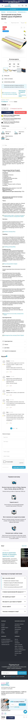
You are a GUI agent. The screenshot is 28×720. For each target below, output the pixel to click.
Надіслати (22, 704)
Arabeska (3, 629)
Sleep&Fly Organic (4, 627)
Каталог (14, 9)
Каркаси (16, 632)
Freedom (3, 625)
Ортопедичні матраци (19, 624)
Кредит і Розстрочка (19, 646)
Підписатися (22, 673)
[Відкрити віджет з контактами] (25, 712)
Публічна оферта (18, 651)
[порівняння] (21, 27)
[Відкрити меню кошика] (25, 5)
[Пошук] (22, 5)
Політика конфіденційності (20, 649)
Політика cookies (18, 653)
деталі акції (17, 706)
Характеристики (15, 22)
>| (16, 428)
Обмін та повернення (19, 648)
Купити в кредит (20, 112)
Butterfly (3, 632)
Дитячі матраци (18, 627)
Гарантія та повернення (10, 351)
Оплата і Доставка (18, 644)
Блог (16, 655)
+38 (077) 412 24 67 (5, 642)
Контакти (16, 641)
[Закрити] (25, 700)
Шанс (2, 631)
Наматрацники (18, 629)
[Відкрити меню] (2, 5)
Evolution (3, 624)
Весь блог (24, 545)
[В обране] (24, 27)
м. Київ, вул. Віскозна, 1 (6, 639)
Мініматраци (17, 625)
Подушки (16, 631)
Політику (13, 676)
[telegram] (5, 713)
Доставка (6, 347)
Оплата (6, 344)
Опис (6, 22)
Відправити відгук (18, 467)
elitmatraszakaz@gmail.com (6, 641)
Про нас (16, 639)
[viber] (2, 713)
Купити (11, 717)
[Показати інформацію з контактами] (19, 5)
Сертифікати (17, 642)
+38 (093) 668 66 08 (5, 644)
